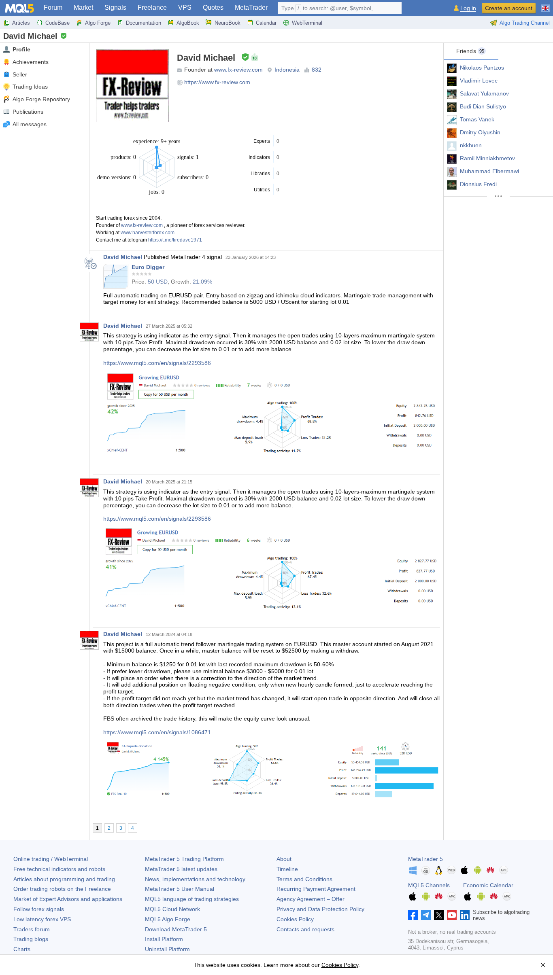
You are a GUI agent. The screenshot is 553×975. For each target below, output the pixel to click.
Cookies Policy (295, 919)
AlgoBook (188, 23)
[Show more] (498, 196)
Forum (53, 7)
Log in (468, 8)
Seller (20, 74)
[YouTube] (452, 915)
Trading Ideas (30, 86)
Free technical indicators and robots (59, 869)
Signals (115, 7)
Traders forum (31, 929)
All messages (30, 124)
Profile (21, 49)
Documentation (143, 23)
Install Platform (164, 939)
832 (316, 69)
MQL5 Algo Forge (167, 919)
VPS (184, 7)
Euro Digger (148, 267)
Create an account (508, 8)
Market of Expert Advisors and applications (67, 899)
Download (176, 929)
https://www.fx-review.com (217, 82)
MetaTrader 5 (425, 859)
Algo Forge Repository (41, 99)
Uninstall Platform (167, 949)
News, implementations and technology (195, 879)
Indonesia (287, 69)
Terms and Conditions (304, 879)
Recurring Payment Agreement (315, 889)
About (283, 859)
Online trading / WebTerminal (50, 859)
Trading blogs (30, 939)
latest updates (181, 869)
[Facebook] (413, 915)
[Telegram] (426, 915)
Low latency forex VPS (42, 919)
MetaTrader (251, 7)
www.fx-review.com (238, 69)
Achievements (31, 62)
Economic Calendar (488, 885)
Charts (21, 949)
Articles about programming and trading (64, 879)
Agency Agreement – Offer (310, 899)
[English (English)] (545, 5)
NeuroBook (227, 23)
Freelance (152, 7)
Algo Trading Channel (525, 23)
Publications (28, 111)
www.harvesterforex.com (147, 232)
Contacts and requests (305, 929)
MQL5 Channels (429, 885)
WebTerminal (307, 23)
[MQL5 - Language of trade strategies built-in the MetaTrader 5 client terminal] (19, 8)
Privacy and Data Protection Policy (320, 909)
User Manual (179, 889)
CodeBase (57, 23)
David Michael (122, 257)
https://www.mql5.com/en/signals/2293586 (157, 363)
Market (83, 7)
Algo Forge (98, 23)
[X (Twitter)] (439, 915)
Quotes (213, 7)
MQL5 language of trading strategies (192, 899)
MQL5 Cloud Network (172, 909)
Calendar (266, 23)
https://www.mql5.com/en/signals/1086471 (157, 732)
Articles (21, 23)
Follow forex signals (38, 909)
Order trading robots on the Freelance (62, 889)
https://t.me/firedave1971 (175, 240)
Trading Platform (184, 859)
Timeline (287, 869)
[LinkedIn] (465, 915)
